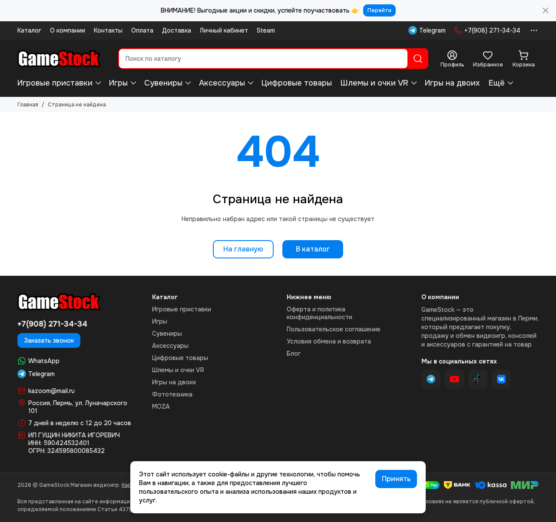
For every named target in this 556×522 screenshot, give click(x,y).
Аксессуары (222, 83)
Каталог (29, 30)
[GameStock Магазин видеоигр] (59, 58)
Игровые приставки (55, 83)
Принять (396, 478)
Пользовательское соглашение (334, 329)
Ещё (497, 83)
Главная (27, 104)
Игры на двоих (452, 83)
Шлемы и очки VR (374, 83)
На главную (243, 249)
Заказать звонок (49, 340)
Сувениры (163, 83)
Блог (294, 353)
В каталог (313, 249)
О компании (67, 30)
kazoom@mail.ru (51, 391)
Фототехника (172, 394)
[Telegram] (430, 379)
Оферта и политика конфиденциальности (319, 313)
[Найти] (417, 58)
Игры (118, 83)
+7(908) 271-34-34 (492, 30)
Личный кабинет (224, 30)
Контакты (108, 30)
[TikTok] (477, 379)
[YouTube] (454, 379)
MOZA (161, 406)
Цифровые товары (296, 83)
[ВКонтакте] (501, 379)
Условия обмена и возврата (329, 341)
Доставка (176, 30)
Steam (266, 30)
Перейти (379, 10)
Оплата (142, 30)
